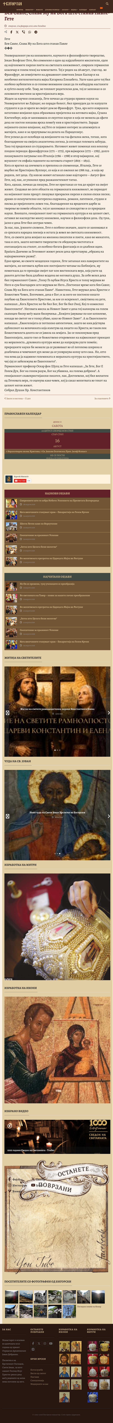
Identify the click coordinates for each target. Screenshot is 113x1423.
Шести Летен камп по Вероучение (38, 523)
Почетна (19, 10)
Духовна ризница (52, 10)
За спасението (101, 398)
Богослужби (36, 1369)
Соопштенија (37, 1380)
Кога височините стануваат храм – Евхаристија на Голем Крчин (54, 512)
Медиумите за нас (39, 1384)
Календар (83, 10)
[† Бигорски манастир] (12, 3)
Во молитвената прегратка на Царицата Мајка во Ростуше (51, 558)
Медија (74, 10)
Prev (6, 711)
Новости (39, 10)
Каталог (65, 10)
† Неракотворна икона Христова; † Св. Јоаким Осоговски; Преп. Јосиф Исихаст (46, 451)
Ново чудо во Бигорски (57, 812)
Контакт (92, 10)
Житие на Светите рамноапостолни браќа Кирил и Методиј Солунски (57, 709)
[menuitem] (101, 8)
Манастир (29, 10)
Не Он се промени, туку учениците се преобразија (47, 583)
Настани (34, 1377)
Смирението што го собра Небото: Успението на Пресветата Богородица (59, 500)
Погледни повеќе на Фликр (89, 1306)
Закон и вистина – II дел (18, 398)
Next (108, 711)
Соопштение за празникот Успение (39, 535)
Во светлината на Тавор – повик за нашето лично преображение (55, 595)
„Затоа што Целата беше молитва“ (38, 546)
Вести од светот (38, 1373)
